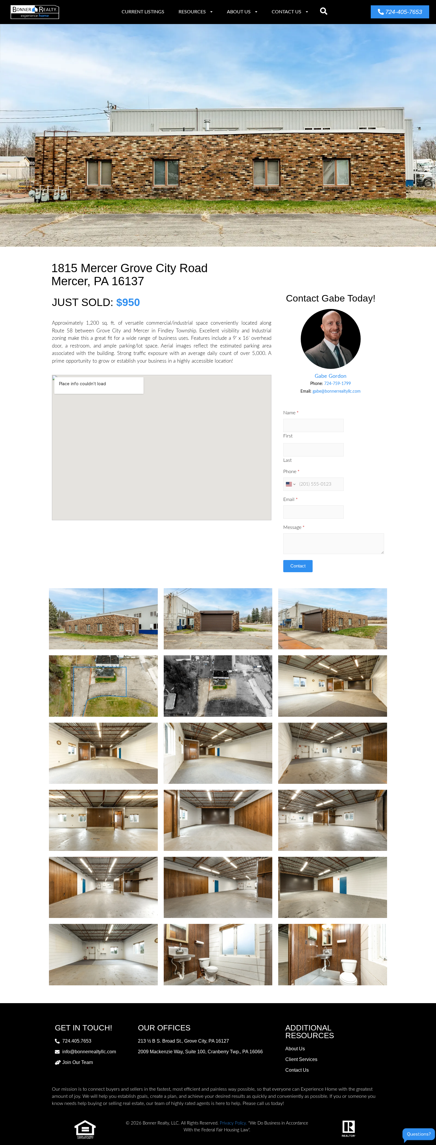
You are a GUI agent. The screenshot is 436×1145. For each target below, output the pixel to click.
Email (290, 499)
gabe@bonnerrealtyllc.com (337, 391)
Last (287, 460)
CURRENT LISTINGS (143, 11)
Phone (291, 471)
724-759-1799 (337, 384)
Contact (297, 565)
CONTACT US (286, 11)
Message (294, 527)
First (287, 436)
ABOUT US (239, 11)
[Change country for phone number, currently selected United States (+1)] (290, 484)
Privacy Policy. (233, 1123)
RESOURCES (192, 11)
